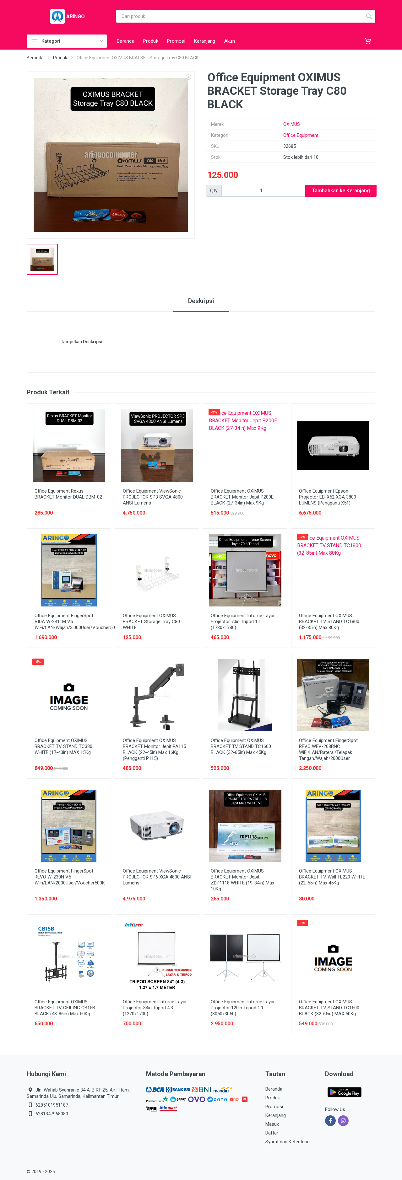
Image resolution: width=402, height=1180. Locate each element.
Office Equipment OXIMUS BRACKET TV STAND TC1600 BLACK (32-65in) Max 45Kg (241, 746)
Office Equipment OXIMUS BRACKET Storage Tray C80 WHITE (151, 621)
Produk (60, 57)
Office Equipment (300, 135)
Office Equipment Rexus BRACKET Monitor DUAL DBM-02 (68, 494)
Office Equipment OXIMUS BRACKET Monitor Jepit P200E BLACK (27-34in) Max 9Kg (242, 497)
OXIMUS (291, 124)
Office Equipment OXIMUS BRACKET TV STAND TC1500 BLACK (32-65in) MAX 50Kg (329, 1008)
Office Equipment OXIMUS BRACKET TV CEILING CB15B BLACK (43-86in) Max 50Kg (65, 1008)
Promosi (274, 1106)
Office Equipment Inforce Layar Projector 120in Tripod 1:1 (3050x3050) (243, 1008)
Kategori (50, 41)
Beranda (35, 57)
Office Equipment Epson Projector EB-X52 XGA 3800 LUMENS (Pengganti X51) (327, 497)
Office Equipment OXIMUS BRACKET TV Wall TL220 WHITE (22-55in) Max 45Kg (332, 877)
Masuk (272, 1124)
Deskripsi (201, 301)
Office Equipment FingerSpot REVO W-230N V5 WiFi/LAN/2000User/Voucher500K (70, 877)
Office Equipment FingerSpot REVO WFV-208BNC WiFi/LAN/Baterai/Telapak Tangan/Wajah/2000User (328, 749)
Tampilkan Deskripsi (81, 341)
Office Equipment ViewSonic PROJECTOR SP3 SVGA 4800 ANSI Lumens (153, 497)
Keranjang (275, 1115)
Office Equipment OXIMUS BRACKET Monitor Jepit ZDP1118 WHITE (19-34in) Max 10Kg (242, 880)
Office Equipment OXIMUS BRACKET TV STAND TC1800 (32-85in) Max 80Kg (329, 621)
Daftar (271, 1133)
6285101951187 (51, 1105)
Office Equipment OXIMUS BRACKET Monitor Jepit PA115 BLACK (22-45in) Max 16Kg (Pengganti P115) (154, 749)
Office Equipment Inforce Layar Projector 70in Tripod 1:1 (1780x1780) (243, 621)
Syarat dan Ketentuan (287, 1142)
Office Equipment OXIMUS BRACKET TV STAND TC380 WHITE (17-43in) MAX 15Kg (63, 746)
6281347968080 (51, 1114)
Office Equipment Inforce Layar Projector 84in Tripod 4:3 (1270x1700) (155, 1008)
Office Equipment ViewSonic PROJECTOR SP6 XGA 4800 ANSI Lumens (157, 877)
